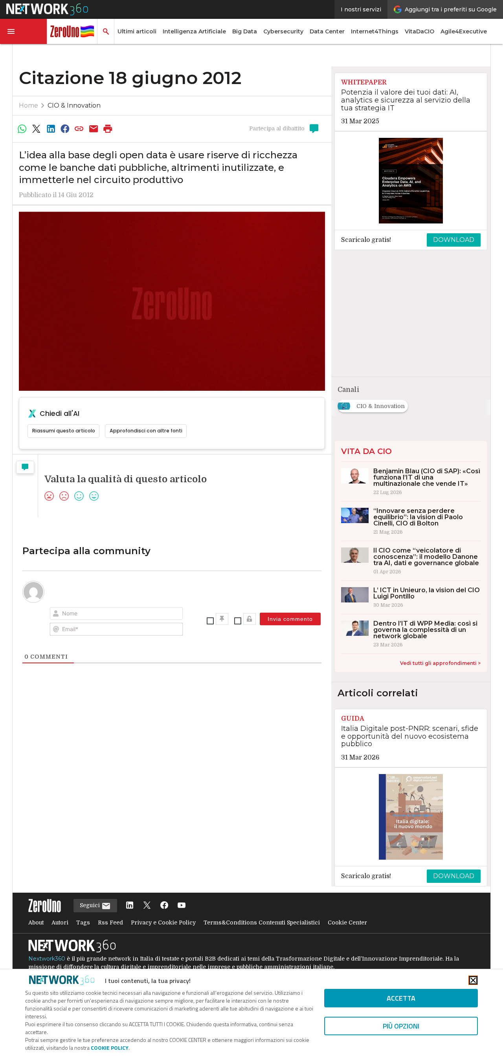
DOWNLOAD (453, 239)
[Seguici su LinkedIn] (129, 905)
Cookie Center (347, 922)
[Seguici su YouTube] (181, 905)
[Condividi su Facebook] (65, 129)
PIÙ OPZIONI (401, 1026)
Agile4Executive (464, 31)
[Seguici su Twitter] (147, 905)
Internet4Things (374, 31)
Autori (59, 922)
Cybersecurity (283, 31)
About (36, 922)
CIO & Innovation (74, 105)
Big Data (244, 31)
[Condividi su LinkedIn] (50, 129)
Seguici (90, 905)
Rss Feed (110, 922)
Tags (83, 922)
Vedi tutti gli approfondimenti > (440, 663)
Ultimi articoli (136, 31)
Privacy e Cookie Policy (163, 922)
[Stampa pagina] (108, 129)
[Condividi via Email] (93, 129)
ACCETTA (401, 998)
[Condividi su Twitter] (36, 129)
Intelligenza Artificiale (194, 31)
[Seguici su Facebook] (164, 905)
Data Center (327, 31)
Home (28, 105)
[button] (23, 31)
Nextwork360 (46, 958)
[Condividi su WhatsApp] (22, 129)
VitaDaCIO (419, 31)
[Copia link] (79, 129)
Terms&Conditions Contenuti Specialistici (262, 922)
